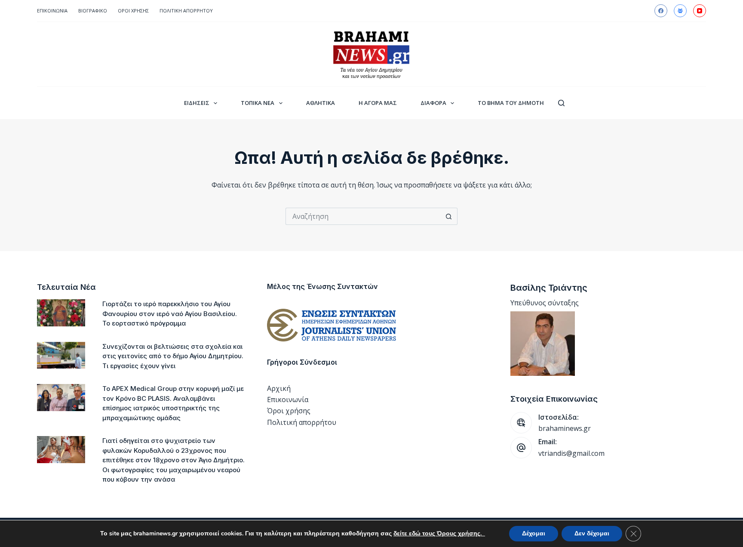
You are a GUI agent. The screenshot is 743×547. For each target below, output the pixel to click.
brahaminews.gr (564, 428)
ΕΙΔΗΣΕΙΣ (196, 103)
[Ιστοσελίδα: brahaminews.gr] (521, 422)
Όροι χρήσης (288, 410)
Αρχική (279, 388)
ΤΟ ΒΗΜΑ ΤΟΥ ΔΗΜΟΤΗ (511, 103)
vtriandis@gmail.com (571, 453)
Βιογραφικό (92, 10)
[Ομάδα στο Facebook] (680, 10)
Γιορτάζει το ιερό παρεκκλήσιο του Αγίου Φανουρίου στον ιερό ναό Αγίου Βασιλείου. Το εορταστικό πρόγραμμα (169, 313)
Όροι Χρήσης (133, 10)
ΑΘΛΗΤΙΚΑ (320, 103)
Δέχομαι (533, 533)
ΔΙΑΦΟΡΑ (433, 103)
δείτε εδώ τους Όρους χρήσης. (439, 533)
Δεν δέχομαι (591, 533)
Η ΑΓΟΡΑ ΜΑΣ (378, 103)
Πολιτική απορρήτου (186, 10)
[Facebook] (660, 10)
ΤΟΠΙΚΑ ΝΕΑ (257, 103)
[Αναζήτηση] (561, 103)
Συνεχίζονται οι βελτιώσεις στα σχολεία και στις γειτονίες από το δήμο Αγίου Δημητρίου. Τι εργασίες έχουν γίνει (172, 356)
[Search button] (448, 216)
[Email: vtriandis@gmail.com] (521, 447)
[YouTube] (699, 10)
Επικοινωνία (52, 10)
